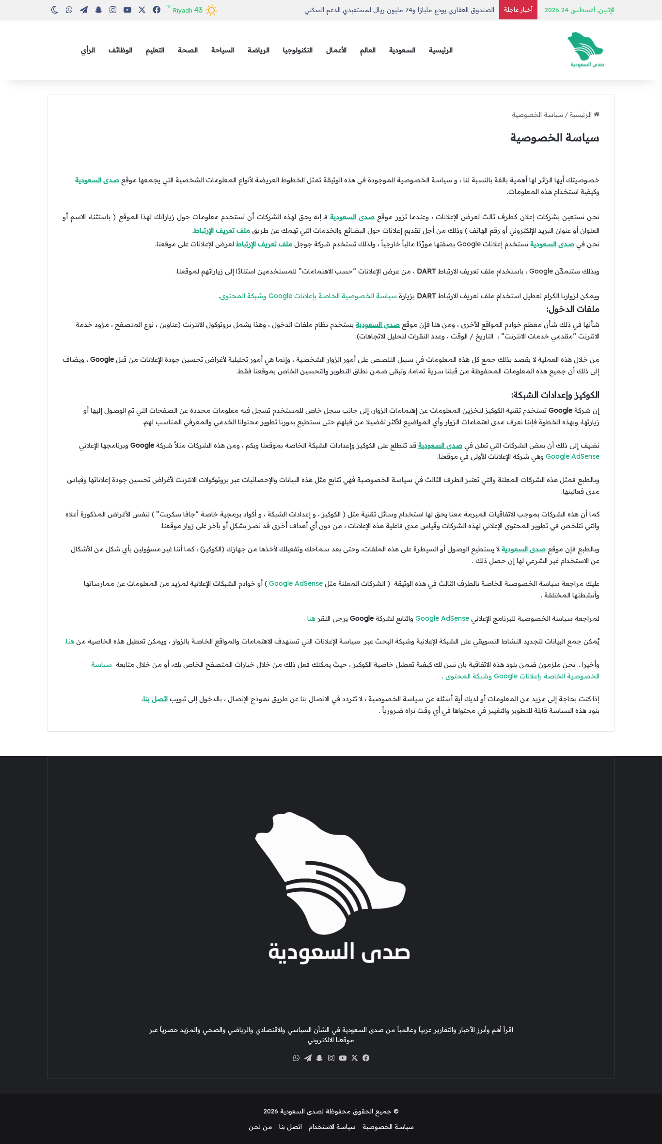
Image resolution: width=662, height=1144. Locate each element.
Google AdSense (572, 456)
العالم (368, 50)
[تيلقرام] (308, 1058)
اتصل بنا (155, 698)
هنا (311, 618)
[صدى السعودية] (585, 50)
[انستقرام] (331, 1058)
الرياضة (258, 50)
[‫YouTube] (342, 1058)
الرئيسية (441, 50)
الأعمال (336, 50)
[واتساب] (296, 1058)
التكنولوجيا (298, 50)
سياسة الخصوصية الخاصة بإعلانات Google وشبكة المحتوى (308, 295)
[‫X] (354, 1058)
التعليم (155, 50)
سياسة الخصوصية (388, 1126)
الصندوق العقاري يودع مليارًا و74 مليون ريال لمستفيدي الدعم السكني (399, 10)
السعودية (402, 50)
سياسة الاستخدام (332, 1126)
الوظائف (120, 50)
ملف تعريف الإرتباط (222, 230)
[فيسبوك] (366, 1058)
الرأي (88, 50)
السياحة (222, 50)
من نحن (260, 1126)
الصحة (188, 50)
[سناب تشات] (319, 1058)
